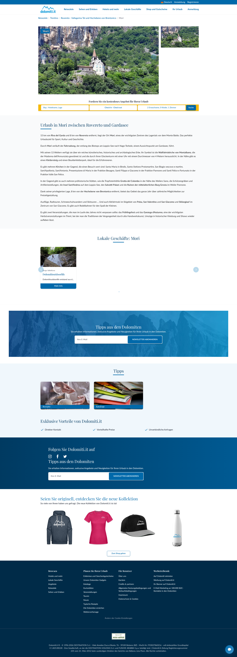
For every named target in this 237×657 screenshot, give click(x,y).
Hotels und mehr (111, 9)
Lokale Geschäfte (132, 9)
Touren (86, 596)
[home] (48, 9)
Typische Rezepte (90, 604)
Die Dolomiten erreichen (93, 608)
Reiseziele (69, 9)
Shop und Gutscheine (156, 9)
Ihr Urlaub (177, 9)
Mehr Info (58, 286)
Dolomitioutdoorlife (54, 274)
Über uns (122, 576)
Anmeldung (179, 2)
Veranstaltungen (90, 592)
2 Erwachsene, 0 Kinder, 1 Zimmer (161, 108)
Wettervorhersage (90, 612)
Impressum (123, 595)
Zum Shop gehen (119, 553)
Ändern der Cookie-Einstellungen (118, 618)
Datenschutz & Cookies (128, 599)
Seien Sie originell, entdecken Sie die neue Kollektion (89, 498)
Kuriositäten (88, 588)
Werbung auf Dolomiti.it (164, 580)
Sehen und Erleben (88, 9)
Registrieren (193, 2)
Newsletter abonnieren (145, 340)
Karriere (122, 580)
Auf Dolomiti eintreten (163, 576)
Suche (191, 108)
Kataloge (87, 584)
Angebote (52, 584)
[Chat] (229, 649)
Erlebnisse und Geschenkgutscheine (98, 576)
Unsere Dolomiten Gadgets (94, 580)
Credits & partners (126, 584)
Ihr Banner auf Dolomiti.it (164, 584)
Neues (86, 600)
